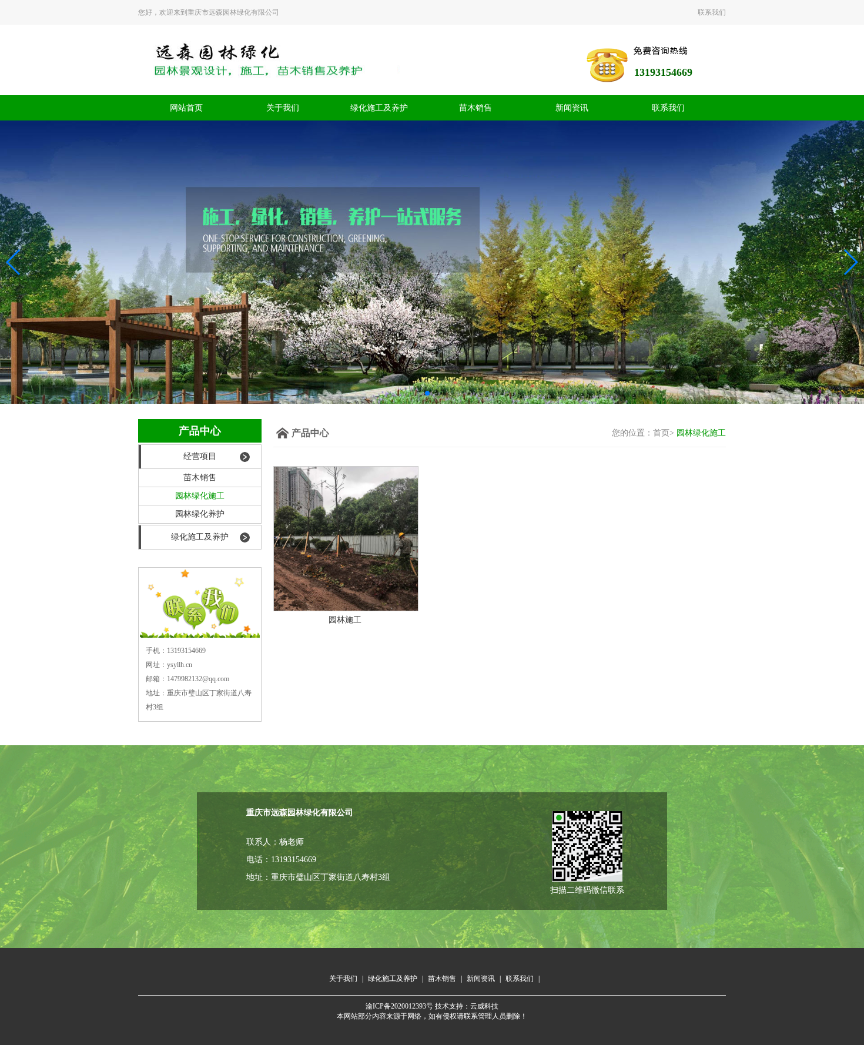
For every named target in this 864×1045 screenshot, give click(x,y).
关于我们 (282, 107)
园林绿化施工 (200, 495)
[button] (427, 393)
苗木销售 (475, 107)
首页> (663, 432)
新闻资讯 (571, 107)
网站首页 (186, 107)
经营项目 (199, 456)
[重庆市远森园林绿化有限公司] (432, 261)
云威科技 (484, 1006)
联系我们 (712, 12)
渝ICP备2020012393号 (399, 1006)
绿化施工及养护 (379, 107)
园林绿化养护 (200, 514)
